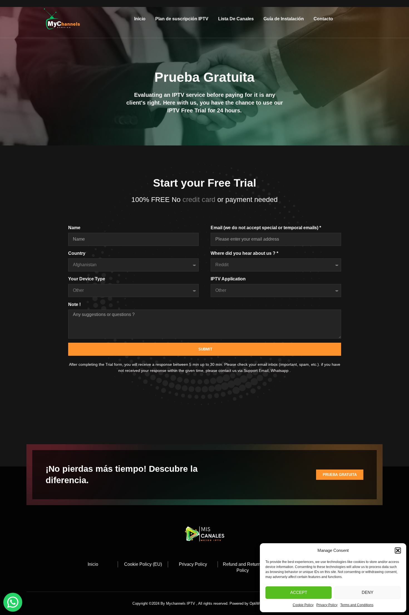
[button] (398, 550)
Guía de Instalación (283, 18)
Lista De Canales (236, 18)
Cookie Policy (303, 605)
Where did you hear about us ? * (244, 253)
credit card (200, 199)
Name (74, 227)
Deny (367, 592)
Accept (298, 592)
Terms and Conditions (356, 605)
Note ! (74, 304)
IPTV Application (228, 278)
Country (76, 253)
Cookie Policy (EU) (143, 564)
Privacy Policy (326, 605)
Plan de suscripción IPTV (181, 18)
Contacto (323, 18)
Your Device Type (86, 278)
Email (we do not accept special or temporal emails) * (266, 227)
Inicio (140, 18)
